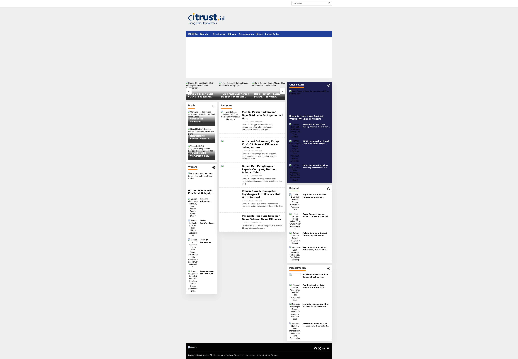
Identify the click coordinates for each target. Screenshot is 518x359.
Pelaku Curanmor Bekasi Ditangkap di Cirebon (315, 234)
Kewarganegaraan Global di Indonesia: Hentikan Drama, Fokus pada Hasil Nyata (207, 272)
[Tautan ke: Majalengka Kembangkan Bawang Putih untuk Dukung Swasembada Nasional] (295, 277)
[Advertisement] (259, 57)
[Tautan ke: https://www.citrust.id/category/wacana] (213, 167)
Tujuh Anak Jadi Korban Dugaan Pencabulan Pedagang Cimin (202, 95)
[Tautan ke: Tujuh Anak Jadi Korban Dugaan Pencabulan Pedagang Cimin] (295, 201)
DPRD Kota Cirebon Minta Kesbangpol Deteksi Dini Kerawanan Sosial (315, 166)
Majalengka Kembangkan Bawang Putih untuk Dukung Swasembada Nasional (315, 275)
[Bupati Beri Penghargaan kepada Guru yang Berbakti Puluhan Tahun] (247, 183)
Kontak (275, 355)
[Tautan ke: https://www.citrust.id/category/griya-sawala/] (328, 85)
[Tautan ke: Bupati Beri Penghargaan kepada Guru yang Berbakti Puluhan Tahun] (230, 171)
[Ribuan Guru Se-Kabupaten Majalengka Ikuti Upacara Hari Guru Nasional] (242, 208)
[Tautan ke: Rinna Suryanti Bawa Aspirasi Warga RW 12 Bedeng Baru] (309, 101)
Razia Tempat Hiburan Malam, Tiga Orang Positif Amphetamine (234, 95)
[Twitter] (319, 348)
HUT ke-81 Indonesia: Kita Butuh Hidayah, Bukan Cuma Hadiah (200, 192)
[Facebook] (315, 348)
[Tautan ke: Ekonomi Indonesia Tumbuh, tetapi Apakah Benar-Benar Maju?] (193, 207)
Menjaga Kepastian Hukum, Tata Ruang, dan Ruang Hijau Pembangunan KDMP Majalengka (207, 241)
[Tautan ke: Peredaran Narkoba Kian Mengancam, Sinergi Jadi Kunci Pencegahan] (295, 330)
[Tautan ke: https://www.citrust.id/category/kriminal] (328, 188)
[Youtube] (328, 348)
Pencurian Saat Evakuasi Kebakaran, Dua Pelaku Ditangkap (315, 248)
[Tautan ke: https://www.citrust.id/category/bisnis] (213, 106)
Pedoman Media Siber (245, 355)
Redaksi (229, 355)
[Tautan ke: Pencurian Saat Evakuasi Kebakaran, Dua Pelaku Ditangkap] (295, 253)
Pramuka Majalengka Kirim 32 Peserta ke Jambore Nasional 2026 (316, 305)
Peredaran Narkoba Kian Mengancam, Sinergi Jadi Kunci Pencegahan (315, 324)
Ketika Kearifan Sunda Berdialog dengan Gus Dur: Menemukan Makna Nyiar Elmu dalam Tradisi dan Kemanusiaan (207, 221)
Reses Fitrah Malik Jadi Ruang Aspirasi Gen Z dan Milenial (315, 125)
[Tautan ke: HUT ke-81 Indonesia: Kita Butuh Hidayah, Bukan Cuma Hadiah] (201, 179)
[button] (329, 3)
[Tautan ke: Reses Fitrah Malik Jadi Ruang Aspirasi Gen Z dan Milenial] (295, 130)
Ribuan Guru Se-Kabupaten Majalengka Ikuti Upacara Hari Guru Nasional (261, 194)
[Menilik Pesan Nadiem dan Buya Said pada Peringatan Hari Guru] (269, 129)
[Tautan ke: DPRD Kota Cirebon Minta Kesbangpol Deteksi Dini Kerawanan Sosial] (295, 172)
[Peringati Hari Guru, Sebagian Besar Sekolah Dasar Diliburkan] (264, 228)
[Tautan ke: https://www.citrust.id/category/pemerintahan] (328, 268)
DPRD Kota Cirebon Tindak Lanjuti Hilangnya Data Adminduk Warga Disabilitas (316, 142)
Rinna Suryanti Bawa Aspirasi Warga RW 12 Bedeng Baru (306, 117)
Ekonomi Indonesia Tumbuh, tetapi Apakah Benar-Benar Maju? (207, 200)
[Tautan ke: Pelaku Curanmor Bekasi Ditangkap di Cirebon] (295, 237)
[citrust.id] (206, 18)
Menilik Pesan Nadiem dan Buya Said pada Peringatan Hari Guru (262, 115)
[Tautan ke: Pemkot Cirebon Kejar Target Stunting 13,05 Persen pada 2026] (295, 292)
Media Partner (263, 355)
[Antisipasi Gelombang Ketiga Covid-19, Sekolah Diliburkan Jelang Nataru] (256, 158)
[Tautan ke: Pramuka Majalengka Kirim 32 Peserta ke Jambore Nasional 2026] (295, 311)
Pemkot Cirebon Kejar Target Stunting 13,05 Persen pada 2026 (314, 286)
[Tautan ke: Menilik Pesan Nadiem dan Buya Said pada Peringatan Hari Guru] (230, 115)
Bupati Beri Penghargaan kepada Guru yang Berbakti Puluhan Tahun (259, 169)
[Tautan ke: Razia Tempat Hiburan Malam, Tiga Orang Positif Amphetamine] (295, 221)
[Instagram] (324, 348)
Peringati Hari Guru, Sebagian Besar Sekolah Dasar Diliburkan (262, 218)
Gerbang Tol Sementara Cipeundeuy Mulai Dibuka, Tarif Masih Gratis (268, 95)
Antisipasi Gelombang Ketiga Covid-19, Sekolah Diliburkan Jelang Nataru (261, 144)
